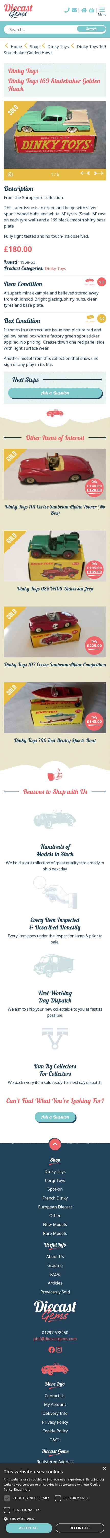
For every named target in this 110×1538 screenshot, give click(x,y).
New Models (55, 1224)
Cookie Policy (55, 1431)
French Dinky (55, 1198)
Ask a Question (55, 393)
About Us (55, 1256)
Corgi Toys (55, 1180)
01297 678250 (55, 1332)
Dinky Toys (58, 46)
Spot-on (55, 1189)
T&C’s (55, 1440)
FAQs (55, 1274)
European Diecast (55, 1207)
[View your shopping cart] (92, 10)
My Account (55, 1404)
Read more (22, 1489)
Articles (55, 1283)
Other (55, 1215)
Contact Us (55, 1396)
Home (16, 46)
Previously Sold (55, 1292)
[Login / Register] (84, 10)
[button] (55, 1518)
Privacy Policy (55, 1422)
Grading (55, 1265)
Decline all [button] (80, 1528)
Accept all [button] (28, 1528)
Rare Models (55, 1233)
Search (91, 28)
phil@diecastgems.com (55, 1339)
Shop (35, 46)
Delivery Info (55, 1413)
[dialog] (55, 1500)
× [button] (104, 1469)
